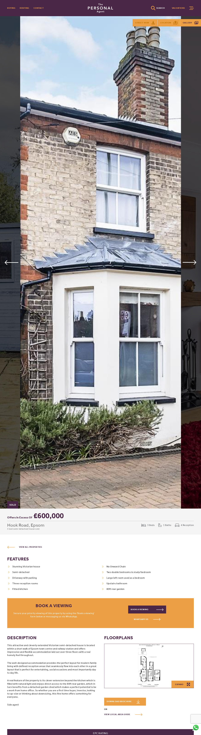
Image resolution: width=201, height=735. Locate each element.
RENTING (24, 8)
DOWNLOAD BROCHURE (119, 701)
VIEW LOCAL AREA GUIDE (117, 714)
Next (190, 262)
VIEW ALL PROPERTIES (30, 547)
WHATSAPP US (141, 619)
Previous (11, 262)
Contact (39, 8)
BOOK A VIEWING (140, 609)
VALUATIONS (178, 8)
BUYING (11, 8)
